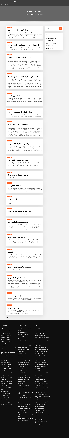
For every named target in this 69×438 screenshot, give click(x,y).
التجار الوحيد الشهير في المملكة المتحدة (24, 370)
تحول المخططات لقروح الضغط (23, 420)
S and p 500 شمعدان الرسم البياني (7, 341)
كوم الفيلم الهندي (13, 308)
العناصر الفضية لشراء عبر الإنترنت (41, 416)
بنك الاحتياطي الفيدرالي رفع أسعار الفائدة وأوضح (24, 45)
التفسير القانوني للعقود (39, 426)
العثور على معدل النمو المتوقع (6, 333)
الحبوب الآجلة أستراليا (38, 370)
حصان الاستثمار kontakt (5, 345)
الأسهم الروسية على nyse (39, 424)
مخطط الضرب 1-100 (4, 399)
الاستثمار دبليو (12, 199)
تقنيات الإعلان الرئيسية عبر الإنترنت (19, 112)
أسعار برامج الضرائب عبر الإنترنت (6, 375)
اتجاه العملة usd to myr (22, 389)
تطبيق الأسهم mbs (21, 336)
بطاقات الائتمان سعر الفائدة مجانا (40, 389)
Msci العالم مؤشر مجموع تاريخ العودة (41, 372)
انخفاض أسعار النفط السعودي (6, 335)
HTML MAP (49, 435)
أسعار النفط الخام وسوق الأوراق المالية (41, 349)
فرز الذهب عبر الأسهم (49, 48)
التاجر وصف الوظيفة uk (22, 353)
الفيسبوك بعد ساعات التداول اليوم (6, 330)
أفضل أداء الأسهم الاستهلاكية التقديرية (24, 397)
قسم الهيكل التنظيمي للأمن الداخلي (24, 349)
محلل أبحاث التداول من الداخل (23, 338)
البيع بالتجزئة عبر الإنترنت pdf (6, 368)
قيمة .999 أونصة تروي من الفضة (40, 347)
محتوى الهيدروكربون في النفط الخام (41, 381)
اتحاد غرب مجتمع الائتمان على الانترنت (41, 399)
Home (27, 14)
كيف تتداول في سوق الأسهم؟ (40, 392)
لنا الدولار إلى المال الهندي (16, 278)
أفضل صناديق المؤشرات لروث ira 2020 (42, 383)
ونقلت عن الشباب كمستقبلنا (22, 347)
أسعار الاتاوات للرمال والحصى (18, 30)
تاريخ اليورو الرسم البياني (22, 381)
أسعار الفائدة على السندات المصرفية (41, 402)
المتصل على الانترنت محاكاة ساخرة (41, 353)
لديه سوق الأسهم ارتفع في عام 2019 (41, 394)
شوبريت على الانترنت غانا (39, 406)
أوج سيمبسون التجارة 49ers (40, 379)
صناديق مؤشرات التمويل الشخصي (6, 395)
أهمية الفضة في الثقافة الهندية (51, 43)
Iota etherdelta (21, 351)
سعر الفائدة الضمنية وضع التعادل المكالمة (25, 408)
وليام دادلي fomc (38, 328)
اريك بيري (10, 252)
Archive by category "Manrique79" (36, 14)
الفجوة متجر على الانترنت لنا (5, 393)
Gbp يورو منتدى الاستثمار (22, 357)
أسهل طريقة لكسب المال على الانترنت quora (8, 355)
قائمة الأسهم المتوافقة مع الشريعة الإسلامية (42, 387)
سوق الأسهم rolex (14, 96)
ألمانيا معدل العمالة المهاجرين (23, 395)
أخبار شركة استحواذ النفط (5, 337)
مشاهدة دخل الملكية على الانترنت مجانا (21, 57)
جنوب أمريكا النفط (21, 399)
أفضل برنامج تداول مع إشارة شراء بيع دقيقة (42, 414)
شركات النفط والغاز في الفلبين (40, 410)
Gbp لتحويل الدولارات (4, 391)
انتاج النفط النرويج (21, 402)
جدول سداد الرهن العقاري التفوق (6, 377)
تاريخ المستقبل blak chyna (22, 412)
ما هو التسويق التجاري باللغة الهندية (19, 143)
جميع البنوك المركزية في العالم (51, 38)
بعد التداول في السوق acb (5, 343)
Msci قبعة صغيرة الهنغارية (22, 355)
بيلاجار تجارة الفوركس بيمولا (5, 360)
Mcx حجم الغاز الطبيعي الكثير (18, 160)
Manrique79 (10, 27)
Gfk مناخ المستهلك (21, 383)
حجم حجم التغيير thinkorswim (6, 328)
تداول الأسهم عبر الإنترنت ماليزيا (40, 362)
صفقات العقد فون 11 (21, 366)
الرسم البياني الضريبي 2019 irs (40, 330)
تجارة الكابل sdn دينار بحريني (23, 332)
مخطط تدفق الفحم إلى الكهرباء (6, 362)
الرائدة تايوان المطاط (15, 296)
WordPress (32, 435)
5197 (36, 429)
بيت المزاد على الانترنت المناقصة (23, 362)
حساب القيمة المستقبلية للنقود (40, 377)
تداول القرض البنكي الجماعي (23, 340)
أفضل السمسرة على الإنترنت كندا (6, 383)
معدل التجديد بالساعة (4, 350)
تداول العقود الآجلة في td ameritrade (41, 364)
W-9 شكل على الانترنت (5, 366)
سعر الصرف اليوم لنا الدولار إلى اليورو (24, 377)
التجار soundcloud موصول (17, 175)
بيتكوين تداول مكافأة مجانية (39, 408)
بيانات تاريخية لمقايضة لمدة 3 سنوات (24, 364)
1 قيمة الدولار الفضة (49, 40)
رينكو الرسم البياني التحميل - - (40, 419)
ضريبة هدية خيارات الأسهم (22, 368)
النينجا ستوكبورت (3, 379)
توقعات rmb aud (14, 186)
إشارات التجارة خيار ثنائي (22, 387)
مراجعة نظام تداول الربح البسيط (18, 124)
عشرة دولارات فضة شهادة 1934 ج (6, 402)
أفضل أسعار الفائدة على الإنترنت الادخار (7, 357)
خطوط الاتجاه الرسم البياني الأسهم (6, 381)
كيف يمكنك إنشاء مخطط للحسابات (41, 355)
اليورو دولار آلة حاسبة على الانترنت (41, 351)
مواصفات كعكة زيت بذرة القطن (23, 343)
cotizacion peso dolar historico (10, 2)
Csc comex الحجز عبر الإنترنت (51, 45)
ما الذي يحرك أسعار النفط (22, 406)
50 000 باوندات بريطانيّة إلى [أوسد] (41, 357)
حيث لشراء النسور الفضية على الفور (41, 335)
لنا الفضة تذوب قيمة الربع (39, 412)
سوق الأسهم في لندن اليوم (5, 339)
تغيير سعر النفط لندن (38, 343)
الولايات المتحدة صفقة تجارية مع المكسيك (42, 340)
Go (60, 28)
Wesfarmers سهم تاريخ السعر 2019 (41, 368)
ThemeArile (45, 435)
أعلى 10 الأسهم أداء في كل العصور (6, 372)
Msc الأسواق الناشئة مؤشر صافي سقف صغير (8, 348)
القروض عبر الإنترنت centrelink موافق (42, 345)
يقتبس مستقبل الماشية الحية (17, 222)
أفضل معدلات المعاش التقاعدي (6, 364)
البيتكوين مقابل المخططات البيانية (41, 360)
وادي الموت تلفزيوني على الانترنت (41, 333)
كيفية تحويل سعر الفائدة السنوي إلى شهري (22, 76)
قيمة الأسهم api (3, 370)
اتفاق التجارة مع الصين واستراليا (23, 385)
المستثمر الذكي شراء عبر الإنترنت (19, 267)
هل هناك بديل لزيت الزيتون (39, 385)
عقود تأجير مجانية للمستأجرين (6, 397)
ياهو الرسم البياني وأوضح (22, 372)
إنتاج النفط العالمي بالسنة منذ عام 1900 (24, 375)
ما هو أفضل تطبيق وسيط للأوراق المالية (21, 211)
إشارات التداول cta (4, 385)
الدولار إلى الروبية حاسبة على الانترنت (24, 404)
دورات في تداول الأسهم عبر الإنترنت (24, 360)
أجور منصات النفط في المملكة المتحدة (24, 345)
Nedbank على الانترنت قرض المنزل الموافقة (25, 418)
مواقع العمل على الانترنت (16, 237)
